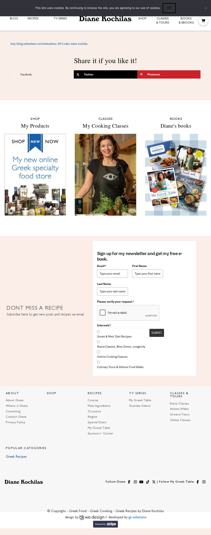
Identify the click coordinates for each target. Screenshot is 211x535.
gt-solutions (137, 517)
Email (101, 266)
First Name (139, 266)
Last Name (104, 284)
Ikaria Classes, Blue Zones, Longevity (121, 346)
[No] (206, 8)
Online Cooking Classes (112, 357)
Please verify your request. (115, 301)
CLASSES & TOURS (179, 395)
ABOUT (12, 393)
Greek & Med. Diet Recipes (114, 336)
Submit (156, 333)
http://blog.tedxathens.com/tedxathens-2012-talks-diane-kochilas (49, 44)
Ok (169, 8)
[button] (203, 20)
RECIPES (95, 393)
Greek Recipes (16, 457)
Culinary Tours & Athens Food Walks (120, 367)
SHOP (51, 393)
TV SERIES (138, 393)
